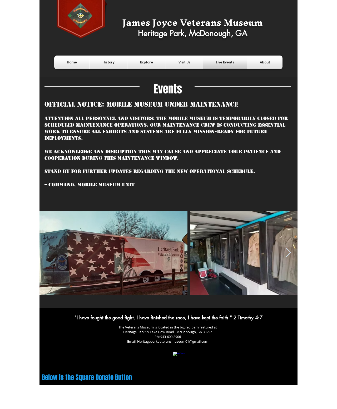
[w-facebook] (179, 358)
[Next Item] (288, 253)
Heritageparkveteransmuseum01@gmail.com (172, 341)
